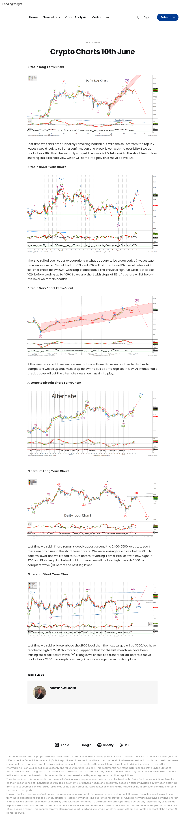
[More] (107, 17)
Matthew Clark (63, 687)
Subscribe (167, 17)
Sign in (148, 17)
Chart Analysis (76, 17)
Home (33, 17)
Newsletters (51, 17)
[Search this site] (137, 17)
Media (96, 17)
